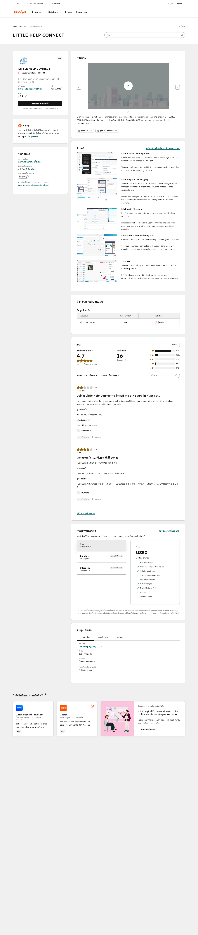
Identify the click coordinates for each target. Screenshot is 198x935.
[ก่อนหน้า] (79, 87)
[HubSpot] (19, 12)
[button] (182, 26)
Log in (170, 3)
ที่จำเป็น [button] (31, 169)
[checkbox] (101, 545)
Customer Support (36, 3)
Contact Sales (55, 3)
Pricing (68, 12)
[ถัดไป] (177, 87)
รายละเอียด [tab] (85, 637)
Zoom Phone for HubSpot (29, 714)
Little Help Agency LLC (29, 89)
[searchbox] (144, 35)
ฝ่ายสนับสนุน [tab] (103, 637)
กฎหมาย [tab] (119, 637)
